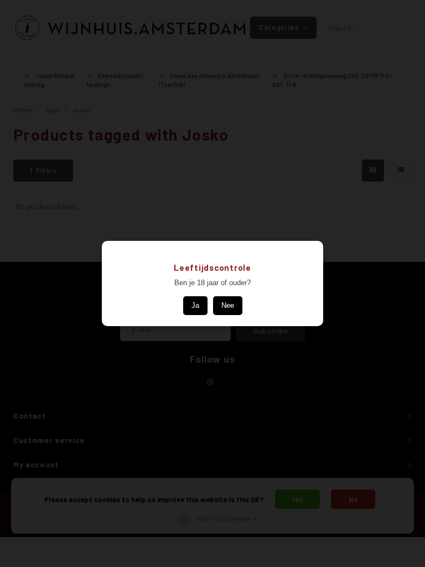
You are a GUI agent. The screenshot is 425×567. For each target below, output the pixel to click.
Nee (227, 305)
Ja (195, 305)
